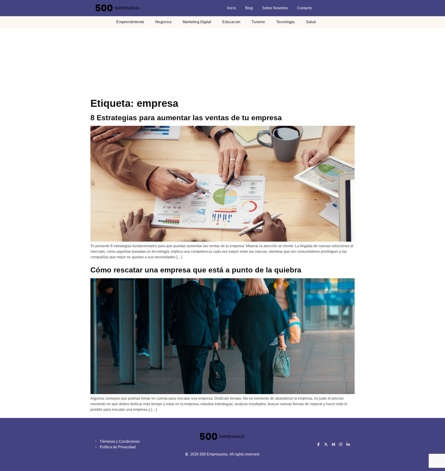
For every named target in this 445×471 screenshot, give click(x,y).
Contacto (304, 8)
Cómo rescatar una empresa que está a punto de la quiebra (195, 270)
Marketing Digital (197, 22)
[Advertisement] (222, 62)
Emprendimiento (130, 22)
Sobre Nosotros (275, 8)
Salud (311, 22)
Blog (249, 8)
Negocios (163, 22)
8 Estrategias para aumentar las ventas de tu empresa (186, 118)
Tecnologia (285, 22)
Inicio (231, 8)
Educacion (231, 22)
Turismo (258, 22)
